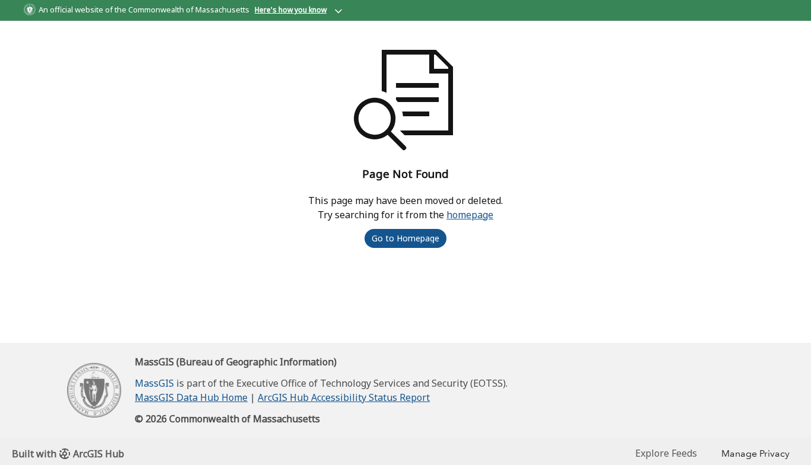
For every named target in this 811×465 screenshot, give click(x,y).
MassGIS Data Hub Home (191, 397)
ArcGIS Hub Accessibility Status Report (344, 397)
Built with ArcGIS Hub (68, 453)
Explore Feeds (666, 453)
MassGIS (154, 383)
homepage (469, 214)
